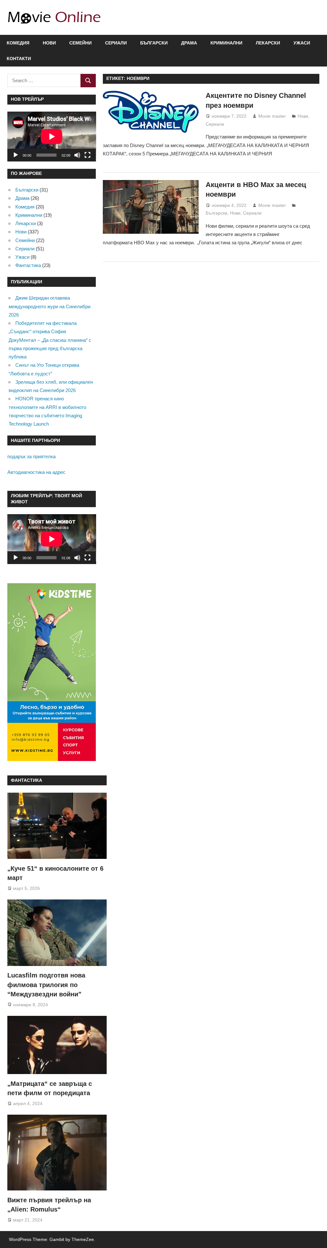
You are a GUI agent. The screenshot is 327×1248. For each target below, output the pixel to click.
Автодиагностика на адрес (36, 472)
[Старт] (15, 155)
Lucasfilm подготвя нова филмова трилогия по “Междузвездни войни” (46, 985)
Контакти (19, 58)
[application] (51, 136)
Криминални (226, 42)
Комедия (18, 42)
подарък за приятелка (31, 456)
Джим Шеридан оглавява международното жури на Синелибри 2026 (49, 306)
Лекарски (268, 42)
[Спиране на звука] (77, 155)
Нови (49, 42)
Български (154, 42)
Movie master (272, 116)
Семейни (80, 42)
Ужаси (301, 42)
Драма (189, 42)
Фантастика (28, 265)
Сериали (116, 42)
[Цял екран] (87, 155)
